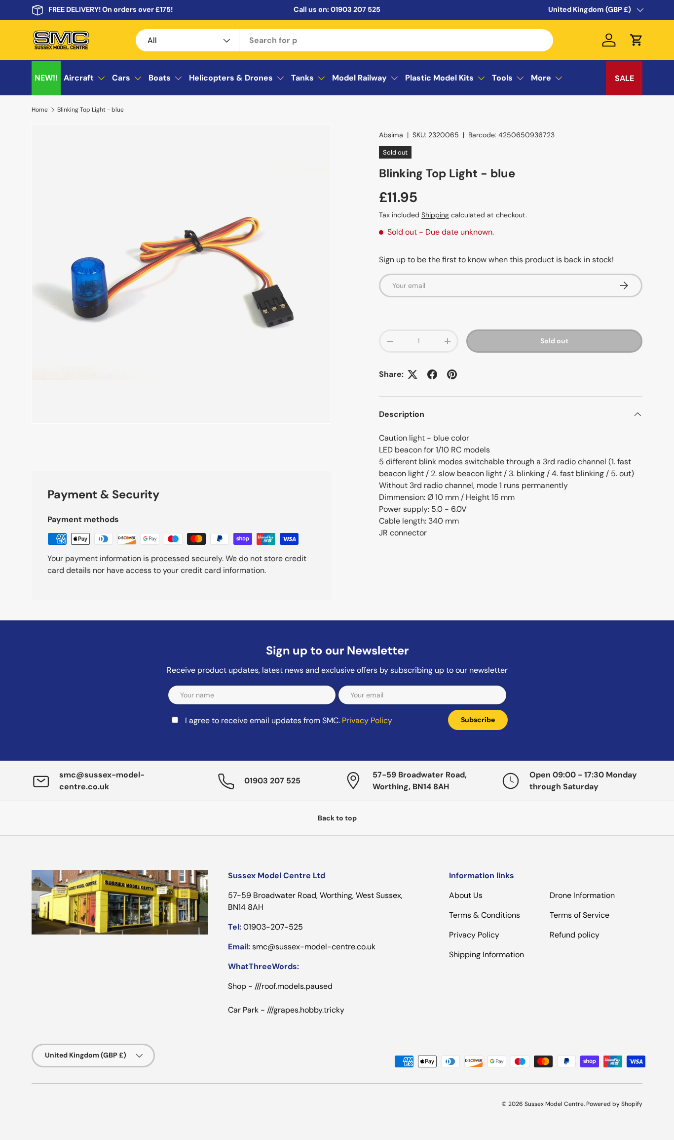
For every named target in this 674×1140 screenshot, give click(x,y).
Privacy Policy (367, 720)
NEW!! (46, 78)
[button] (636, 40)
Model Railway (359, 78)
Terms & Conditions (484, 915)
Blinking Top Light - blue (90, 110)
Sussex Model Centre (554, 1104)
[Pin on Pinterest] (452, 374)
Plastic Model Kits (439, 78)
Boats (160, 78)
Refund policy (574, 935)
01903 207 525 (355, 9)
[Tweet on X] (412, 374)
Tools (502, 78)
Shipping (435, 214)
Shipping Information (486, 954)
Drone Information (582, 895)
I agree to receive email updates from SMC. (288, 720)
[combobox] (344, 40)
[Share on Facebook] (432, 374)
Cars (121, 78)
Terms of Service (579, 915)
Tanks (302, 78)
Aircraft (79, 78)
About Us (466, 895)
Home (40, 110)
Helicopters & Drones (231, 78)
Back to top (337, 818)
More (541, 78)
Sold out (554, 340)
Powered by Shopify (614, 1104)
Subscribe (478, 719)
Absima (391, 134)
